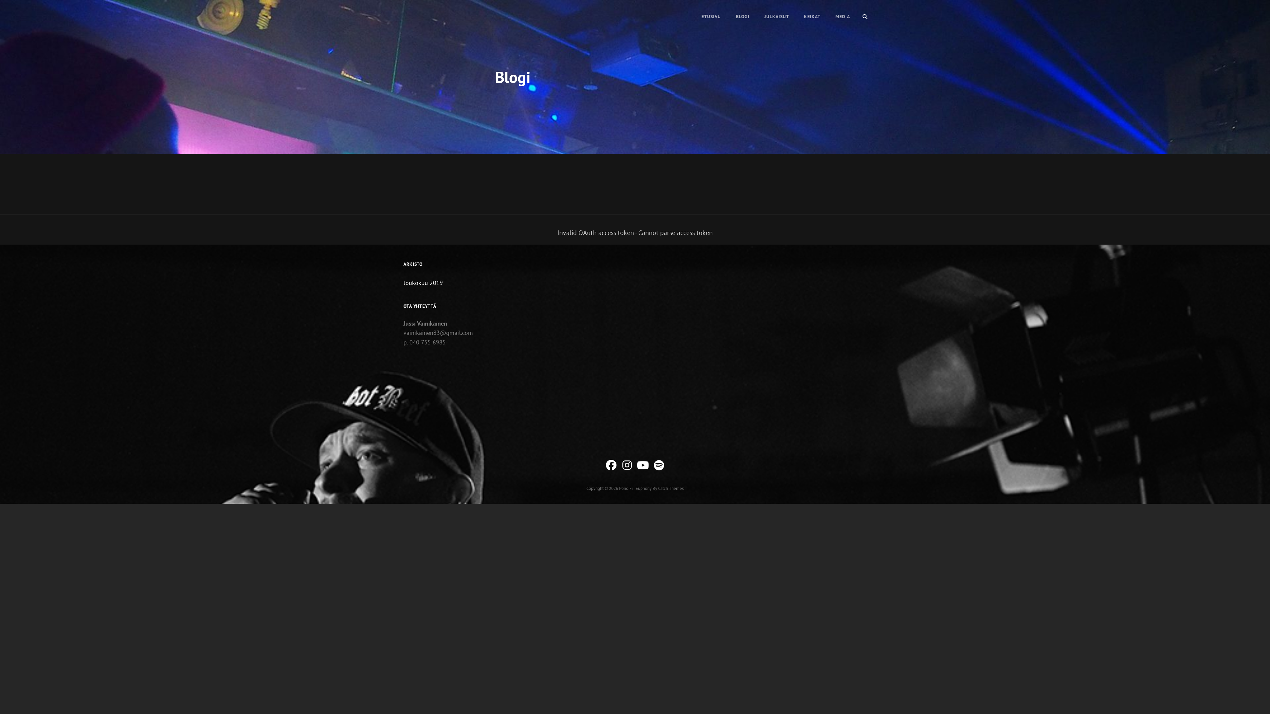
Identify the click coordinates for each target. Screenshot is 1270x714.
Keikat (812, 17)
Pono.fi (626, 488)
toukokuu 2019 (423, 283)
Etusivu (711, 17)
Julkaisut (776, 17)
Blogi (742, 17)
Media (842, 17)
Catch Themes (671, 488)
